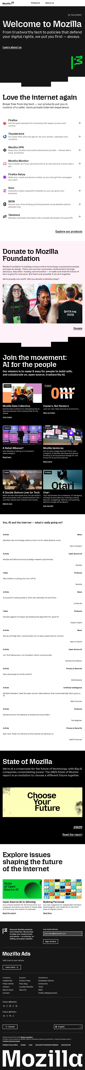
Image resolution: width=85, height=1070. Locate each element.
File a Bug (23, 984)
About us (49, 3)
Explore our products (68, 231)
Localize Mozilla (26, 987)
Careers (6, 987)
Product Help (24, 981)
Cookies (23, 1045)
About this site (66, 1045)
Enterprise (43, 984)
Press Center (8, 984)
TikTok (13, 1006)
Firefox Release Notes (47, 993)
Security (22, 990)
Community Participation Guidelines (46, 1045)
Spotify (16, 1006)
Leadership (7, 981)
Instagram (7, 1006)
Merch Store (8, 990)
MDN (40, 990)
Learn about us (12, 47)
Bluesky (4, 1006)
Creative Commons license (11, 1041)
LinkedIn (10, 1006)
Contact (6, 993)
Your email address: (50, 929)
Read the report (72, 834)
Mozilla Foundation (27, 1037)
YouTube (10, 1016)
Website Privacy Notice (10, 1045)
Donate (77, 328)
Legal (30, 1045)
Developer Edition (46, 981)
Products (35, 3)
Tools (40, 987)
